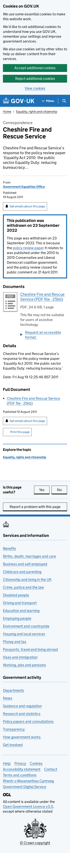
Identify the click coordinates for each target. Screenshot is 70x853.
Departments (13, 690)
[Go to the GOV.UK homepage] (18, 100)
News (7, 698)
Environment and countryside (26, 626)
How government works (22, 737)
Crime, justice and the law (23, 587)
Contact (50, 769)
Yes (44, 490)
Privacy (20, 763)
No (62, 490)
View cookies (35, 88)
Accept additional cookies (35, 68)
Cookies (36, 763)
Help (7, 763)
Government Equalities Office (24, 187)
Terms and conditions (20, 775)
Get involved (13, 745)
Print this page (20, 432)
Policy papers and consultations (28, 721)
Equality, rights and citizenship (36, 111)
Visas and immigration (20, 657)
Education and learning (21, 610)
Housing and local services (24, 634)
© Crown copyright (35, 843)
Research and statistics (21, 713)
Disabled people (16, 595)
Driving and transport (20, 603)
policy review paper (28, 248)
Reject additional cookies (35, 78)
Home (7, 111)
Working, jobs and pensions (24, 665)
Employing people (17, 618)
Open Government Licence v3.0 (28, 806)
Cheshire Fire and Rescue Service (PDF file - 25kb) (42, 297)
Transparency (14, 729)
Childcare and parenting (22, 572)
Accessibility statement (21, 769)
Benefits (9, 548)
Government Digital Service (24, 786)
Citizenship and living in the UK (27, 579)
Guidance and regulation (22, 706)
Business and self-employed (25, 564)
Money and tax (14, 641)
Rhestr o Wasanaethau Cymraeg (28, 781)
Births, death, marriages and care (29, 556)
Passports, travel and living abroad (30, 649)
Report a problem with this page (35, 506)
